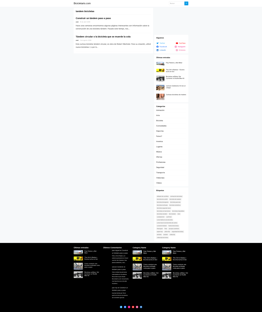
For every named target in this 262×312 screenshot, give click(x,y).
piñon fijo (167, 231)
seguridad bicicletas (177, 231)
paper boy (160, 231)
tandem (165, 234)
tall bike (159, 234)
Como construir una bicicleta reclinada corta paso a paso (92, 265)
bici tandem (172, 214)
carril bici (169, 217)
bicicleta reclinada (162, 205)
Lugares (159, 147)
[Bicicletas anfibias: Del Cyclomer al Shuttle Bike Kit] (160, 79)
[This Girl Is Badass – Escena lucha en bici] (160, 70)
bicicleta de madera (175, 199)
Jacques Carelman (174, 228)
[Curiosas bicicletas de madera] (160, 97)
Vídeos (159, 183)
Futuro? (159, 136)
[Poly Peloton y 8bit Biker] (160, 63)
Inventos (159, 141)
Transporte (160, 173)
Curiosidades (161, 126)
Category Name (139, 248)
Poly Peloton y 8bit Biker (174, 63)
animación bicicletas (176, 196)
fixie (166, 228)
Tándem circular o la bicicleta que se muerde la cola (103, 36)
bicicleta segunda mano (164, 208)
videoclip (172, 234)
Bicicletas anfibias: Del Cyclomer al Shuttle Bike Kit (175, 77)
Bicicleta (159, 121)
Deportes (160, 131)
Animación (160, 110)
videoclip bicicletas (162, 237)
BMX (179, 214)
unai (113, 267)
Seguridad (160, 167)
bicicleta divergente (162, 202)
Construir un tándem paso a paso (93, 18)
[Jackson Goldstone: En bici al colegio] (160, 88)
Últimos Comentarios (112, 248)
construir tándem (162, 225)
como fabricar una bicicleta (165, 220)
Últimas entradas (81, 248)
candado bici (160, 217)
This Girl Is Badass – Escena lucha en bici (91, 258)
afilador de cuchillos (162, 196)
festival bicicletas (174, 225)
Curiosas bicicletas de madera (176, 94)
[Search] (186, 3)
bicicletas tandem (162, 214)
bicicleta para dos (175, 202)
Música (159, 152)
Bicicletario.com (82, 3)
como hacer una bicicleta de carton (167, 223)
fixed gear (160, 228)
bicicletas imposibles (178, 211)
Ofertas (159, 157)
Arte (158, 115)
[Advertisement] (171, 21)
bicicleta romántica (174, 205)
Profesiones (160, 162)
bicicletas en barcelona (163, 211)
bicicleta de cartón (162, 199)
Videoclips (160, 178)
